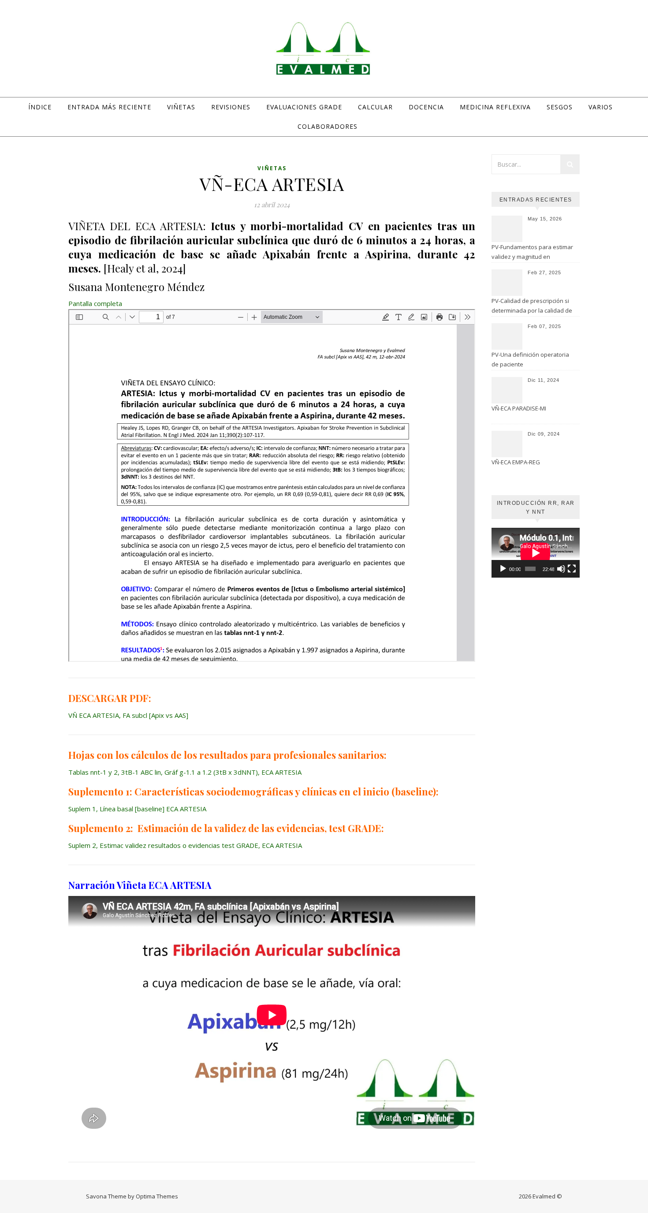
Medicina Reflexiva (495, 107)
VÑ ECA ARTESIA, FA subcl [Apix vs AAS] (128, 715)
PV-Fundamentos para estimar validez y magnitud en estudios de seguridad (532, 252)
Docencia (426, 107)
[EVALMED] (324, 48)
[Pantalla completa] (571, 568)
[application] (536, 553)
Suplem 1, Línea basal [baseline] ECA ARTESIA (137, 808)
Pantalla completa (95, 303)
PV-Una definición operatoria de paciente (530, 359)
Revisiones (230, 107)
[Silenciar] (561, 568)
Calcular (375, 107)
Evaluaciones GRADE (304, 107)
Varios (600, 107)
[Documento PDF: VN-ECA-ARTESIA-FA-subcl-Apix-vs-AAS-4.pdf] (271, 485)
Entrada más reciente (109, 107)
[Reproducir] (503, 568)
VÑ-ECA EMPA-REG (516, 462)
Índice (40, 107)
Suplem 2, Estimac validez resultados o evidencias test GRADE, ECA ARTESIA (185, 845)
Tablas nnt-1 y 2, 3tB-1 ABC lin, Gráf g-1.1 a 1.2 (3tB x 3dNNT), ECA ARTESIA (185, 772)
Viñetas (181, 107)
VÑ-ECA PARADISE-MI (519, 408)
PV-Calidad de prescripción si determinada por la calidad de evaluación (532, 306)
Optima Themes (157, 1196)
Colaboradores (328, 126)
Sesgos (560, 107)
